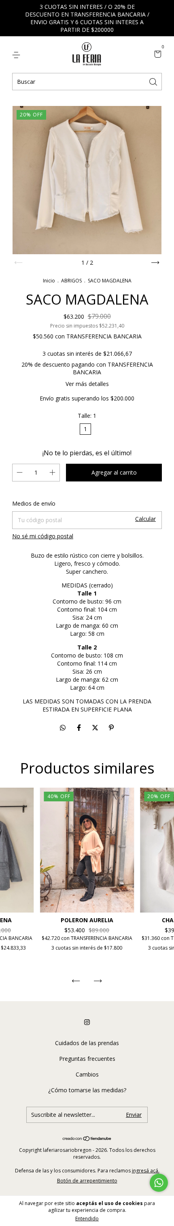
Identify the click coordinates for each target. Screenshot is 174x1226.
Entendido (87, 1218)
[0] (156, 54)
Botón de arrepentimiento (87, 1180)
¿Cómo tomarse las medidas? (87, 1090)
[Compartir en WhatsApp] (62, 727)
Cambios (87, 1074)
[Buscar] (154, 81)
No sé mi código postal (42, 536)
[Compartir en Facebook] (80, 727)
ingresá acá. (145, 1170)
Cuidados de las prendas (87, 1043)
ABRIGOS (72, 280)
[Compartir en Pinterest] (111, 727)
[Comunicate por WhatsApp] (159, 1183)
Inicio (49, 280)
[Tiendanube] (87, 1139)
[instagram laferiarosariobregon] (87, 1022)
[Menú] (17, 54)
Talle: (87, 415)
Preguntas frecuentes (87, 1058)
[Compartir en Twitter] (96, 727)
